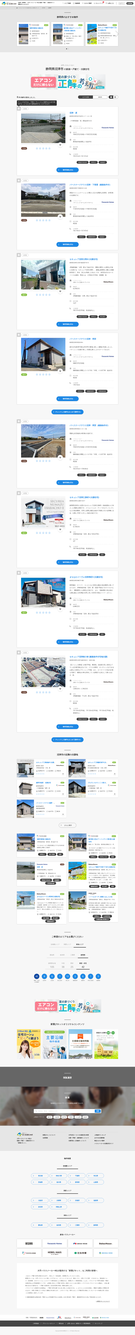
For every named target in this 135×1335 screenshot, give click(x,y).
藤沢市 (49, 1117)
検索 (98, 1111)
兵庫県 (59, 1200)
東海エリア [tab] (80, 944)
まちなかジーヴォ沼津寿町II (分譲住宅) (86, 577)
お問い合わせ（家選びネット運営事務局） (79, 1323)
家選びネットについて (23, 4)
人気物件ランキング (100, 1135)
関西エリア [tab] (67, 944)
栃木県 (59, 1182)
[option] (33, 34)
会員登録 (129, 3)
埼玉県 (96, 1176)
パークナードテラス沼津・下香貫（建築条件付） (90, 185)
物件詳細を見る (68, 170)
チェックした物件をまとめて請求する (68, 412)
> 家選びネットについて (103, 1301)
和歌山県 (59, 1207)
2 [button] (68, 48)
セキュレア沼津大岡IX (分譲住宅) (84, 259)
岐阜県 (59, 1225)
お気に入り (111, 3)
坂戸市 (64, 1117)
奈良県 (40, 1207)
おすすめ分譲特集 (99, 1138)
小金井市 (56, 1117)
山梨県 (96, 1182)
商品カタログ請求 (99, 1140)
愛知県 (40, 1225)
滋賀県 (96, 1200)
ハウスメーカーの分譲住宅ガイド (103, 1143)
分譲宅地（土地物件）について (77, 1140)
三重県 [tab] (72, 955)
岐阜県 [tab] (62, 955)
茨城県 (40, 1182)
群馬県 (77, 1182)
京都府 (77, 1200)
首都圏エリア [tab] (55, 944)
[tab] (52, 965)
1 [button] (66, 48)
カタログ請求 (88, 3)
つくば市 (78, 1117)
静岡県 (43, 7)
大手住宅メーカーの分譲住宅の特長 (79, 1135)
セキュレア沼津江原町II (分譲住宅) (84, 497)
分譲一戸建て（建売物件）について (79, 1138)
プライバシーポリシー (49, 1323)
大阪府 (40, 1200)
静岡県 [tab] (83, 955)
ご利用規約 (36, 1323)
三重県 (77, 1225)
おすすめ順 (85, 97)
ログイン (121, 3)
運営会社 (61, 1323)
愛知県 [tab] (52, 955)
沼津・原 (73, 113)
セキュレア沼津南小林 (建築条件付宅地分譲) (89, 657)
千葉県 (77, 1176)
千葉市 (71, 1117)
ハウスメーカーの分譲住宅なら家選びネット (28, 7)
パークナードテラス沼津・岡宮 (83, 339)
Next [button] (117, 33)
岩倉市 (85, 1117)
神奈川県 (59, 1176)
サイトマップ (98, 1323)
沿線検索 (77, 3)
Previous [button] (18, 33)
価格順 (100, 97)
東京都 (40, 1176)
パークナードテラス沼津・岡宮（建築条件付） (89, 425)
